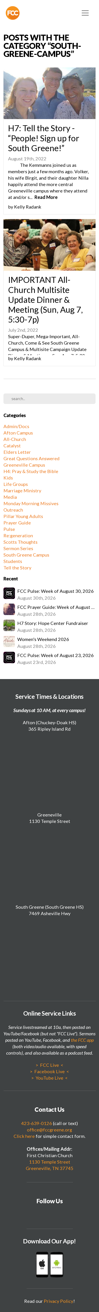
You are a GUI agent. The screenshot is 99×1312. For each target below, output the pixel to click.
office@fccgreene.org (49, 1129)
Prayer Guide (17, 522)
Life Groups (15, 484)
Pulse (9, 529)
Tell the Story (17, 567)
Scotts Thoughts (20, 542)
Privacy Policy (58, 1301)
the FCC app (82, 1040)
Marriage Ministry (22, 490)
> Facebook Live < (49, 1071)
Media (10, 497)
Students (12, 561)
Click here (24, 1136)
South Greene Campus (26, 554)
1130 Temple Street (49, 1161)
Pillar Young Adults (23, 516)
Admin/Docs (16, 426)
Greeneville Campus (24, 465)
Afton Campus (18, 432)
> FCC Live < (49, 1065)
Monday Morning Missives (30, 503)
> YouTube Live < (49, 1078)
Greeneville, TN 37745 (49, 1168)
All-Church (14, 439)
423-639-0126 (36, 1123)
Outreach (13, 510)
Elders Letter (17, 452)
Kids (8, 477)
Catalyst (12, 445)
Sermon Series (18, 548)
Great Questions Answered (31, 458)
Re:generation (18, 535)
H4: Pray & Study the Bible (30, 471)
